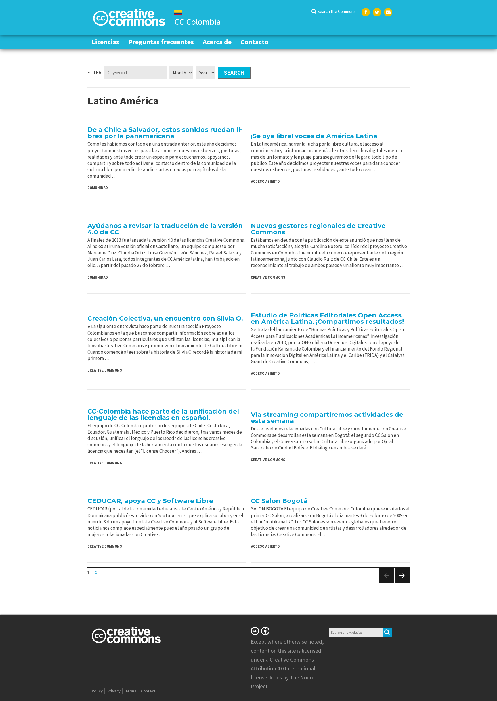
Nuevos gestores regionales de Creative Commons (318, 229)
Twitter (377, 12)
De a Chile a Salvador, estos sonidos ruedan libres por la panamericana (164, 133)
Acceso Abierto (265, 181)
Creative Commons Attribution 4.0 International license (283, 668)
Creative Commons (268, 277)
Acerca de (217, 41)
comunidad (97, 188)
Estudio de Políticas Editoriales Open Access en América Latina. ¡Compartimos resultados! (327, 318)
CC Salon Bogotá (279, 501)
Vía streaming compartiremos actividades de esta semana (327, 418)
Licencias (105, 41)
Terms (130, 691)
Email (388, 12)
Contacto (254, 41)
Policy (97, 691)
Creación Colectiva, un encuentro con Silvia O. (165, 318)
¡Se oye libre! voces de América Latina (314, 136)
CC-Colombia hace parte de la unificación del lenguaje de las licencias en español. (163, 414)
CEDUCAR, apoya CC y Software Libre (150, 501)
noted (315, 641)
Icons (275, 677)
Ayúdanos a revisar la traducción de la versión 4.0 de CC (165, 229)
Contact (148, 691)
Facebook (366, 12)
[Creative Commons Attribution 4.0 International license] (261, 630)
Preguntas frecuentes (161, 41)
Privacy (114, 691)
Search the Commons (337, 11)
